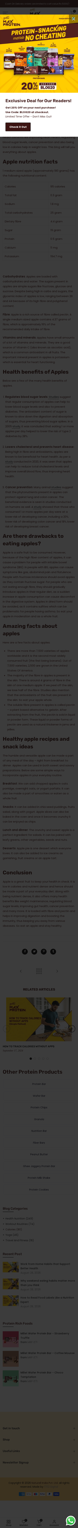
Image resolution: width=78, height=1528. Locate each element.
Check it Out (18, 127)
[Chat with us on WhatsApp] (70, 1520)
